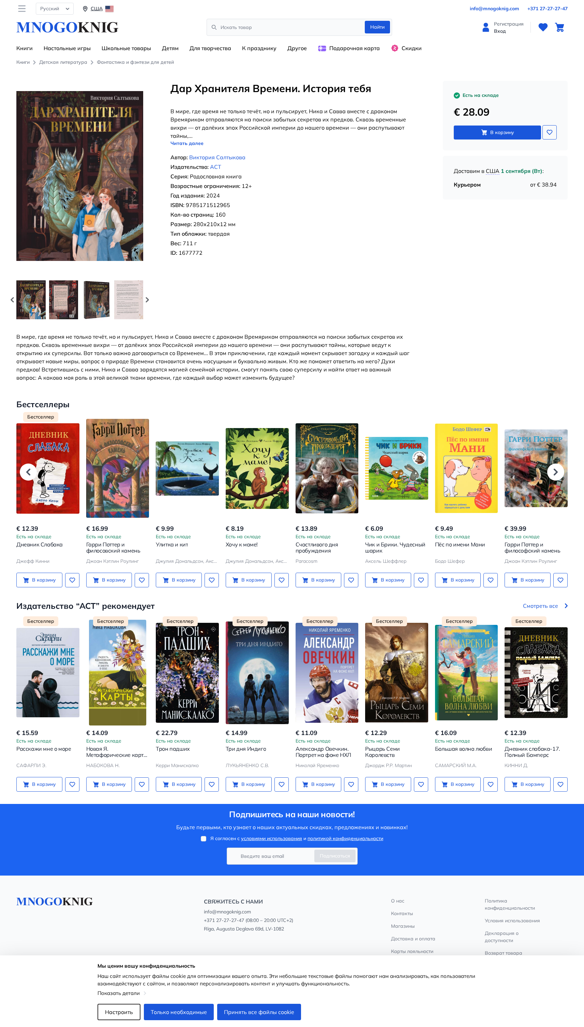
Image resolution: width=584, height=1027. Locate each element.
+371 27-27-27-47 (547, 8)
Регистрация (509, 24)
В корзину (502, 132)
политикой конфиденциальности (345, 838)
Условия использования (512, 921)
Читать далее (187, 143)
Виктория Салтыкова (217, 157)
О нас (397, 901)
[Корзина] (559, 27)
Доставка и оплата (413, 939)
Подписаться (335, 856)
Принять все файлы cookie (259, 1012)
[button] (147, 300)
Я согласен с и (296, 838)
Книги (24, 48)
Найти (377, 27)
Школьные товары (126, 48)
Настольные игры (67, 48)
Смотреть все (540, 605)
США (492, 170)
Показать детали (119, 993)
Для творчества (210, 48)
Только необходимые (179, 1012)
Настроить (119, 1012)
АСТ (215, 166)
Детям (170, 48)
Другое (297, 48)
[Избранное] (543, 27)
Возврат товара (503, 953)
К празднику (259, 48)
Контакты (402, 913)
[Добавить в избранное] (549, 132)
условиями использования (271, 838)
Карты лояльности (412, 951)
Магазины (403, 926)
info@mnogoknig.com (494, 8)
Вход (500, 31)
